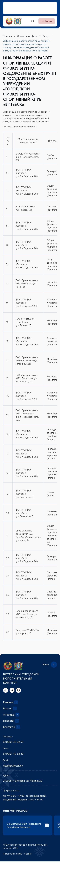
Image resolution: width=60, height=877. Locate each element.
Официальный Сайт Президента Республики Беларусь (24, 825)
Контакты (9, 726)
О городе (8, 714)
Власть (7, 708)
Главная (8, 702)
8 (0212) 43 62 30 (13, 753)
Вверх (46, 664)
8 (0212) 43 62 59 (13, 741)
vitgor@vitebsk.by (13, 765)
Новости (8, 720)
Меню (48, 21)
